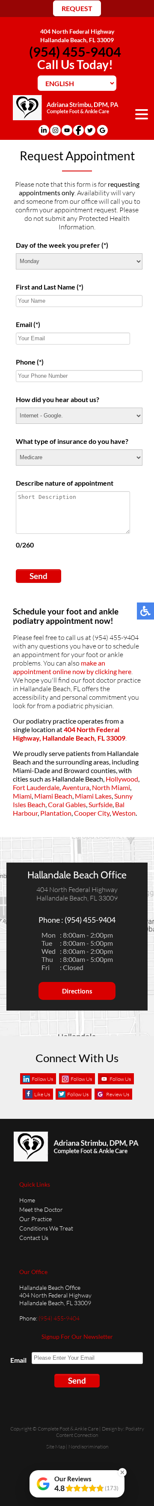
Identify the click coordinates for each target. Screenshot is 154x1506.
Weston (124, 813)
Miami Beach (53, 796)
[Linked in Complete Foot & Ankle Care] (43, 130)
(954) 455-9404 (75, 51)
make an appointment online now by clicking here (72, 667)
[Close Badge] (122, 1472)
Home (27, 1200)
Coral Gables (67, 804)
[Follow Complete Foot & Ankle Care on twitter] (90, 130)
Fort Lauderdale (36, 787)
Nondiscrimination (88, 1446)
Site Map (55, 1446)
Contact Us (33, 1237)
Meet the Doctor (41, 1209)
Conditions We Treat (46, 1228)
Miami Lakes (93, 796)
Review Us (117, 1094)
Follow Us (42, 1079)
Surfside (101, 804)
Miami (22, 796)
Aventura (75, 787)
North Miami (111, 787)
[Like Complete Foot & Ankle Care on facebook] (78, 130)
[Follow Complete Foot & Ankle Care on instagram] (55, 130)
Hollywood (122, 779)
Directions (77, 991)
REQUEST (77, 8)
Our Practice (35, 1218)
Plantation (55, 813)
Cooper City (92, 813)
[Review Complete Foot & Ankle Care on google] (102, 130)
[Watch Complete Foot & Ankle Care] (67, 130)
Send (38, 576)
